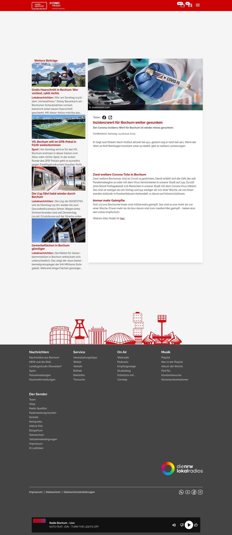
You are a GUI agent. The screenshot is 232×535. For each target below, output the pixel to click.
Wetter (77, 361)
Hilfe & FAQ (36, 426)
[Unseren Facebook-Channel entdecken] (193, 492)
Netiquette (35, 421)
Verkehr (77, 366)
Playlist (165, 357)
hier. (122, 218)
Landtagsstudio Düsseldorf (45, 366)
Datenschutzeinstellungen (79, 492)
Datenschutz (36, 434)
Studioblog (124, 370)
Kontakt (33, 417)
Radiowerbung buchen (42, 412)
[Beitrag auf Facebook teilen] (104, 117)
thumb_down (182, 525)
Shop (32, 404)
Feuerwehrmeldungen (42, 379)
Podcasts (122, 361)
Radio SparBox (38, 408)
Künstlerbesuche (171, 375)
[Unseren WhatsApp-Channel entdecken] (181, 492)
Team (32, 399)
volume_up (174, 525)
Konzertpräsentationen (174, 379)
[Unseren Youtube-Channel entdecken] (187, 492)
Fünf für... (166, 370)
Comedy (122, 379)
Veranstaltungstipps (85, 357)
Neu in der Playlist (172, 361)
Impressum (36, 443)
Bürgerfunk (36, 430)
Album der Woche (172, 366)
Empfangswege (126, 366)
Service (79, 352)
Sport (32, 370)
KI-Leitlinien (36, 448)
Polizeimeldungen (40, 375)
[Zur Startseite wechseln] (39, 5)
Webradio (123, 357)
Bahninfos (79, 375)
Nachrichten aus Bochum (44, 357)
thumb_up (196, 525)
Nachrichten (39, 352)
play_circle (189, 525)
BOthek (77, 370)
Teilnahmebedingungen (43, 439)
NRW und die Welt (40, 361)
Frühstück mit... (126, 375)
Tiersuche (79, 379)
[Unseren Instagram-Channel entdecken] (200, 492)
